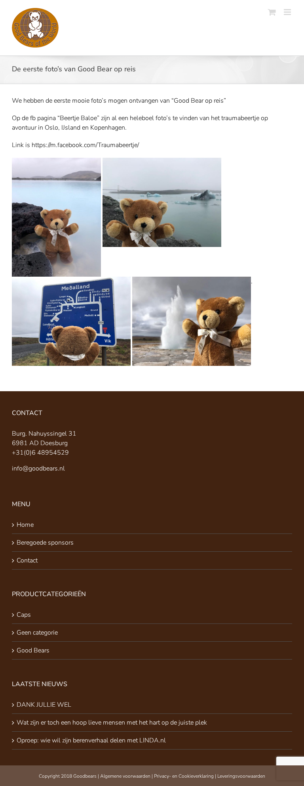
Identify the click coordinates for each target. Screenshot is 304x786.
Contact (27, 560)
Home (25, 524)
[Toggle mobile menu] (288, 12)
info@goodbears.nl (38, 468)
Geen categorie (37, 632)
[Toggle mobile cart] (272, 12)
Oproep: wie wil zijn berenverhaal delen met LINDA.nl (91, 740)
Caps (24, 614)
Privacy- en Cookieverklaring (184, 776)
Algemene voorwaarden (125, 776)
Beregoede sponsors (45, 542)
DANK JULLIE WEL (44, 704)
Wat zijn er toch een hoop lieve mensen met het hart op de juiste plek (112, 722)
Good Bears (33, 650)
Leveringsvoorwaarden (241, 776)
